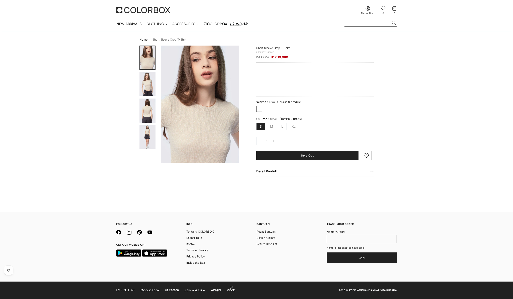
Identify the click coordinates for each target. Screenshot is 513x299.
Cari (362, 257)
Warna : (265, 102)
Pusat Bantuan (266, 231)
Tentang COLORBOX (200, 231)
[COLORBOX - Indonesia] (143, 10)
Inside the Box (195, 262)
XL (294, 126)
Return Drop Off (266, 244)
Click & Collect (265, 237)
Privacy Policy (195, 256)
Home (143, 39)
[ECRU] (259, 109)
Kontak (190, 244)
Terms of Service (197, 250)
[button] (366, 155)
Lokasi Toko (194, 237)
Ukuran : (266, 119)
